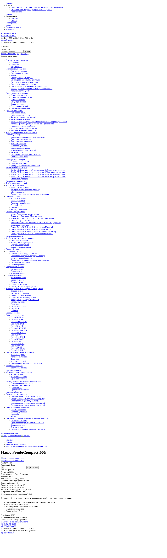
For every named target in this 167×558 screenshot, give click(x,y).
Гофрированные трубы (20, 115)
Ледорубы (15, 414)
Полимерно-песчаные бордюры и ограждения (30, 260)
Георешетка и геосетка (15, 159)
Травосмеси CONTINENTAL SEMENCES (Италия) (32, 218)
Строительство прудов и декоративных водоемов (31, 10)
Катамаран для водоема (20, 91)
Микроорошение (18, 201)
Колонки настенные (19, 357)
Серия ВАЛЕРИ (17, 346)
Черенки (14, 311)
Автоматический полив (21, 203)
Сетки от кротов (17, 280)
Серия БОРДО (17, 319)
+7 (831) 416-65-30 (8, 33)
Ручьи (13, 75)
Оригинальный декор (20, 390)
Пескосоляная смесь (19, 421)
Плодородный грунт (14, 236)
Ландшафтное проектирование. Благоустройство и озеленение (37, 7)
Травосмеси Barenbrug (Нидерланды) (26, 216)
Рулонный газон (12, 249)
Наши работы (11, 23)
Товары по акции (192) (10, 54)
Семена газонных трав (15, 212)
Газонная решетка (13, 370)
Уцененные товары (10, 433)
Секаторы (15, 304)
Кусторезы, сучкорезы (20, 293)
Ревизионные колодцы (20, 119)
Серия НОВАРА (17, 339)
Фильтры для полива (19, 209)
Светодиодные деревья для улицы (25, 401)
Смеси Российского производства (25, 214)
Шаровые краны (17, 192)
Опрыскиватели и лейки (21, 295)
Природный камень (14, 392)
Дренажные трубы (18, 113)
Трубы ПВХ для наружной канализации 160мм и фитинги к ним (38, 172)
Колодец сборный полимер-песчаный (21, 133)
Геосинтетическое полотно (17, 60)
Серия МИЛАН (17, 324)
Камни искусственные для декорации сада (23, 381)
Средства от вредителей (21, 247)
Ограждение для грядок (21, 262)
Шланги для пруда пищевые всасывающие (28, 86)
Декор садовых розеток (20, 385)
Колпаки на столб (18, 361)
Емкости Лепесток (18, 144)
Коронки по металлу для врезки (24, 128)
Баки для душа (17, 152)
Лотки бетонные (18, 100)
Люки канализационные (16, 181)
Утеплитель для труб (19, 179)
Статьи (14, 21)
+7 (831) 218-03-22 (8, 36)
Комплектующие (18, 273)
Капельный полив (18, 198)
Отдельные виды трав (20, 225)
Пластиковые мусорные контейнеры (26, 155)
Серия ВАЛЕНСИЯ (19, 322)
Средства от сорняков (20, 245)
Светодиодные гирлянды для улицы (26, 396)
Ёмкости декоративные (20, 148)
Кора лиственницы (19, 377)
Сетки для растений (19, 284)
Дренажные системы (14, 111)
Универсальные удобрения (22, 242)
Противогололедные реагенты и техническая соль (27, 418)
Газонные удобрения (19, 240)
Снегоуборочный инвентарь (17, 407)
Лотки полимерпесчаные (21, 97)
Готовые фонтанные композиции (24, 82)
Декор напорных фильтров (22, 383)
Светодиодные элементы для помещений (28, 405)
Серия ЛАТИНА (18, 348)
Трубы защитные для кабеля (17, 183)
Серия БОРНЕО (17, 341)
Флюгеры (15, 359)
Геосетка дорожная (19, 163)
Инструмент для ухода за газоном (25, 300)
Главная (9, 3)
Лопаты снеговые (18, 410)
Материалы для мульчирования (19, 372)
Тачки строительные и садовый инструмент (24, 289)
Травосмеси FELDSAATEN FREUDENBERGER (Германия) (36, 223)
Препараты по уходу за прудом (24, 84)
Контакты (10, 29)
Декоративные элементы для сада (20, 352)
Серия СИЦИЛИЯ (18, 328)
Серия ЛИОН (16, 335)
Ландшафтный (17, 269)
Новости (14, 18)
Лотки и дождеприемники (17, 93)
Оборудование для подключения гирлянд (28, 399)
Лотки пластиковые (19, 95)
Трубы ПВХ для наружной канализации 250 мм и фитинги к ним (38, 176)
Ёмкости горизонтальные (21, 141)
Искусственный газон (15, 267)
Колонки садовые (18, 355)
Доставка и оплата (13, 27)
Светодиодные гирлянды (16, 394)
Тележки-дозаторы (18, 427)
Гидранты (15, 207)
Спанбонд (15, 64)
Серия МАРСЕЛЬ (18, 333)
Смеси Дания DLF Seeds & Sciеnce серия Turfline (31, 229)
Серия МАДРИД (18, 337)
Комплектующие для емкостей (23, 150)
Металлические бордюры (21, 258)
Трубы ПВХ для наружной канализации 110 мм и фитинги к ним (38, 170)
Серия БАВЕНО (17, 344)
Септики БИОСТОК (19, 157)
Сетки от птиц (17, 282)
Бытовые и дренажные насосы (23, 130)
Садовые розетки (13, 313)
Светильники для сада (15, 315)
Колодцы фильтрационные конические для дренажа (32, 124)
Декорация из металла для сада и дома (27, 363)
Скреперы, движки (19, 412)
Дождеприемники (18, 102)
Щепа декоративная (19, 379)
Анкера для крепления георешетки (25, 166)
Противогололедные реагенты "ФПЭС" (27, 423)
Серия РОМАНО (18, 350)
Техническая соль (18, 425)
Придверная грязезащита (21, 108)
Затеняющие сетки (18, 278)
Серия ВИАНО (17, 326)
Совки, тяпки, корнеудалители (23, 297)
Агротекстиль (16, 67)
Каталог (9, 14)
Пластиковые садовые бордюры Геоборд (28, 256)
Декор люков (16, 388)
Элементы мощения (14, 366)
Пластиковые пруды (19, 73)
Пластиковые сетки (14, 275)
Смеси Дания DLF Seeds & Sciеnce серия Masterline (32, 234)
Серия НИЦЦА (17, 317)
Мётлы (14, 416)
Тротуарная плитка (19, 368)
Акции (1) (25, 54)
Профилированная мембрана (23, 126)
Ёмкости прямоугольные (21, 139)
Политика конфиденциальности (14, 522)
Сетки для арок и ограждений (23, 286)
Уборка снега (16, 12)
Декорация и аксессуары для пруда (25, 80)
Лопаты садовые (18, 302)
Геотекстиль (16, 62)
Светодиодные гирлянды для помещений (28, 403)
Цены (8, 25)
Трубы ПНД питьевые (20, 187)
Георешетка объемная (20, 161)
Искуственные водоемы (16, 69)
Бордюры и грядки (14, 251)
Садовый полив (17, 205)
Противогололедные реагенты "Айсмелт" (28, 429)
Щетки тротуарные (19, 306)
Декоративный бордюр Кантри (24, 253)
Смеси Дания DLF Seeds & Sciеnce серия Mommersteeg (33, 231)
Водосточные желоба (19, 106)
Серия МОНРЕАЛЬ (19, 330)
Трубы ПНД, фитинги (15, 185)
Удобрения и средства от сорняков (20, 238)
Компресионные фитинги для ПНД (25, 190)
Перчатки (15, 308)
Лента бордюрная (18, 264)
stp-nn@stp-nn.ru (7, 40)
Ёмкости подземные (19, 146)
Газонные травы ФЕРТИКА (22, 220)
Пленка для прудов (19, 71)
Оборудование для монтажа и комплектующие (30, 194)
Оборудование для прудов (22, 78)
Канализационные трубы (16, 168)
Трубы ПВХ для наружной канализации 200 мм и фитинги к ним (38, 174)
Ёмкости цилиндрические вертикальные (28, 137)
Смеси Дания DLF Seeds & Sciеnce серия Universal (32, 227)
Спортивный (16, 271)
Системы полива (13, 196)
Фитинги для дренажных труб (23, 117)
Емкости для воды (13, 135)
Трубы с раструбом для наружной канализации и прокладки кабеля (39, 122)
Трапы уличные (17, 104)
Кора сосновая (17, 374)
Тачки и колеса (17, 291)
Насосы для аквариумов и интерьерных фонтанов (31, 89)
